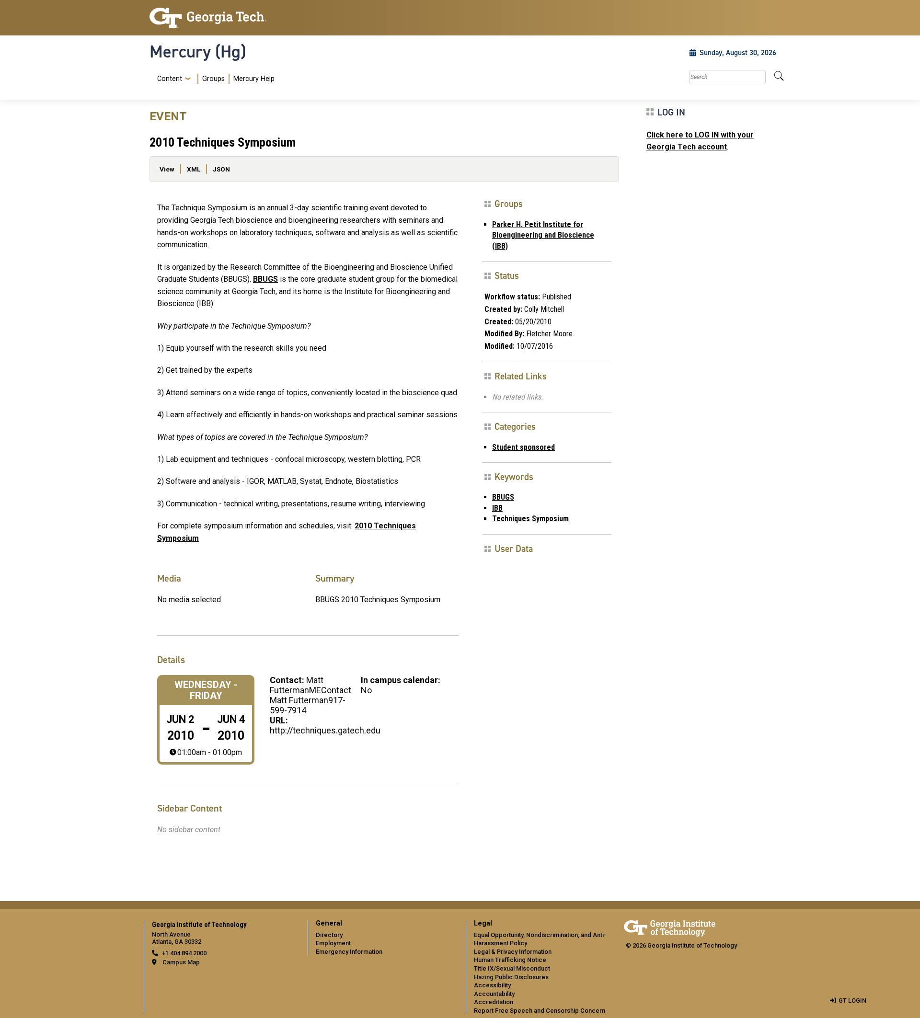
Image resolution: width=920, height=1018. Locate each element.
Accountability (494, 993)
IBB (497, 508)
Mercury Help (254, 79)
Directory (329, 934)
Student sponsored (523, 447)
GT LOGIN (852, 1000)
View (167, 169)
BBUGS (265, 279)
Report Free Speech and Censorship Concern (539, 1010)
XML (193, 169)
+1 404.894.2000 (184, 953)
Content (169, 79)
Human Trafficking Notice (510, 959)
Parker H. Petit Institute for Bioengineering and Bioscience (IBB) (543, 235)
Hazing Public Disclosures (511, 977)
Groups (213, 79)
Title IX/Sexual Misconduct (512, 968)
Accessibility (492, 985)
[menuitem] (214, 79)
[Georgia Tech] (223, 18)
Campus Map (181, 962)
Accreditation (493, 1002)
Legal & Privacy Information (513, 951)
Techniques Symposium (530, 518)
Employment (333, 943)
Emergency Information (349, 951)
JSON (221, 169)
